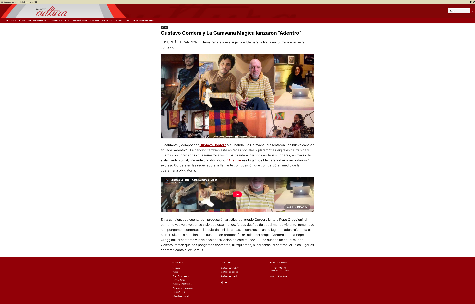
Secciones (177, 263)
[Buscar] (472, 10)
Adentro (234, 160)
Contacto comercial (229, 276)
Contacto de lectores (229, 272)
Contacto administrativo (230, 268)
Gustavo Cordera (213, 145)
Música (164, 27)
